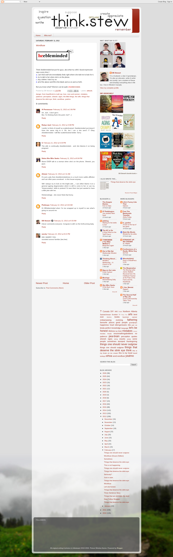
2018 (105, 398)
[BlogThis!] (71, 91)
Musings (106, 278)
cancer (134, 317)
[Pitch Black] (129, 101)
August (107, 431)
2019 (105, 395)
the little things (68, 96)
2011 (105, 510)
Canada (106, 311)
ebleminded (74, 87)
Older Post (89, 283)
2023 (105, 382)
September (109, 428)
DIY (112, 311)
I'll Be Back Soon (108, 287)
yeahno (68, 99)
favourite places (107, 322)
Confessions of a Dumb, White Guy (130, 250)
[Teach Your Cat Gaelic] (106, 148)
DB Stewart (46, 221)
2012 (105, 416)
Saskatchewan (105, 315)
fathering (132, 319)
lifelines (112, 331)
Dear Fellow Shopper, (112, 499)
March (107, 447)
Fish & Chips (107, 206)
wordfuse (60, 99)
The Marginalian (129, 268)
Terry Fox (124, 314)
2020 (105, 392)
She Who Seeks (109, 285)
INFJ (116, 311)
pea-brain (114, 336)
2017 (105, 401)
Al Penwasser (47, 109)
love (64, 94)
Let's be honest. (110, 487)
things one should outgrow (112, 347)
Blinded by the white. (130, 234)
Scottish (115, 315)
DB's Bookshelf (107, 93)
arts (130, 314)
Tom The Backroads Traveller (127, 213)
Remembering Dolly (109, 279)
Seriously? (108, 474)
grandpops (133, 322)
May (106, 441)
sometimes (111, 341)
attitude (89, 91)
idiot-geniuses (121, 325)
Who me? (48, 35)
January (108, 506)
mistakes (84, 94)
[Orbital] (129, 169)
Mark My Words (129, 232)
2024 (105, 379)
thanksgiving (132, 341)
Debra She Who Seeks (50, 158)
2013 (105, 413)
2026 (105, 373)
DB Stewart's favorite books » (128, 173)
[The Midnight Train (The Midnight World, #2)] (117, 168)
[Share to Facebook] (75, 91)
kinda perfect (105, 328)
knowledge (116, 328)
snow (129, 339)
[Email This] (68, 91)
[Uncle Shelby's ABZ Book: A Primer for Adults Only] (117, 128)
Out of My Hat (108, 251)
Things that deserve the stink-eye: (123, 182)
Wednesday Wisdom (110, 253)
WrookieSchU (128, 258)
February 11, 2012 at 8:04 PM (71, 158)
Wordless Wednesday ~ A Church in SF (108, 262)
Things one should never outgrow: (116, 453)
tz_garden (127, 223)
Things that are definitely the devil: (117, 496)
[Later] (106, 169)
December (109, 419)
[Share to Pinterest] (77, 91)
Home (38, 35)
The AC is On (108, 230)
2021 (105, 389)
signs (60, 96)
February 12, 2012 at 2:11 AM (59, 174)
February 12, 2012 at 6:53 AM (61, 205)
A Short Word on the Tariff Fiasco (109, 233)
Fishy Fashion (107, 272)
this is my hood (125, 353)
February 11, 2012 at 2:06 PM (64, 109)
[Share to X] (73, 91)
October (108, 425)
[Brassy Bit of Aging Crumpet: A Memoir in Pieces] (106, 131)
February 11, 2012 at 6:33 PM (55, 143)
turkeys (102, 356)
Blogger (120, 548)
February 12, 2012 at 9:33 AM (65, 221)
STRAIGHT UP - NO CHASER (129, 241)
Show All (114, 291)
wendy (44, 234)
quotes (134, 336)
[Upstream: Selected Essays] (106, 112)
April (106, 444)
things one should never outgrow (118, 344)
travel (135, 353)
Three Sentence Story (112, 493)
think (54, 99)
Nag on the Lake (109, 270)
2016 (105, 404)
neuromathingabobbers (123, 333)
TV (119, 315)
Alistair (44, 174)
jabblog (106, 221)
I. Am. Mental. (128, 287)
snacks (122, 339)
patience (39, 96)
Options (125, 206)
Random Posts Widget (131, 192)
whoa (109, 355)
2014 (105, 410)
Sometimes (108, 459)
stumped (121, 341)
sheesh (55, 96)
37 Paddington (108, 211)
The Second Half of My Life (129, 296)
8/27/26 (125, 253)
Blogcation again (108, 245)
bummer (126, 317)
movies (102, 334)
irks (129, 325)
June (107, 438)
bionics (109, 317)
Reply (44, 118)
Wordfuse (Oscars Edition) (114, 456)
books (117, 317)
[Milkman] (117, 112)
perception (47, 96)
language (124, 328)
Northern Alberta (130, 311)
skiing (116, 339)
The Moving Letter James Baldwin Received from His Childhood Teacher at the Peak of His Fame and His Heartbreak (129, 276)
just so (134, 325)
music (109, 334)
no (136, 333)
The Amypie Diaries (107, 203)
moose (135, 331)
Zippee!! (125, 289)
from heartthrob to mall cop (52, 94)
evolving (119, 320)
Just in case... (109, 477)
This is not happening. (112, 465)
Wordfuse (40, 45)
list (117, 331)
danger (38, 94)
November (109, 422)
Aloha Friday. (127, 217)
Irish (120, 311)
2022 (105, 385)
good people (122, 322)
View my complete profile (109, 88)
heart (112, 325)
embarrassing (105, 320)
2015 (105, 407)
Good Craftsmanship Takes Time (130, 300)
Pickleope (46, 205)
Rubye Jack (46, 125)
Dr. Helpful (126, 243)
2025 (105, 376)
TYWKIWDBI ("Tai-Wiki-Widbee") (107, 242)
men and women (73, 94)
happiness (104, 325)
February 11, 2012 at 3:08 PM (63, 125)
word (115, 356)
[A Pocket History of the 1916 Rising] (117, 146)
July (106, 435)
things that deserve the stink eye (118, 349)
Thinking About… (110, 259)
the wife (78, 96)
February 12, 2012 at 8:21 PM (59, 234)
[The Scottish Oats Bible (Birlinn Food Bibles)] (129, 129)
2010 (105, 513)
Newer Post (42, 283)
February (108, 450)
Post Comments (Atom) (55, 288)
